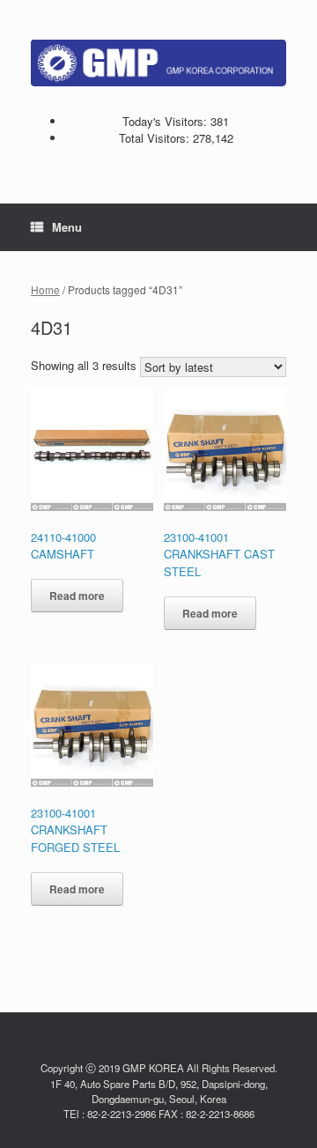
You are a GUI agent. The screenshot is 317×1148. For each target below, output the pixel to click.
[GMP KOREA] (158, 63)
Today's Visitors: (166, 121)
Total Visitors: (156, 138)
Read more (77, 596)
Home (45, 289)
